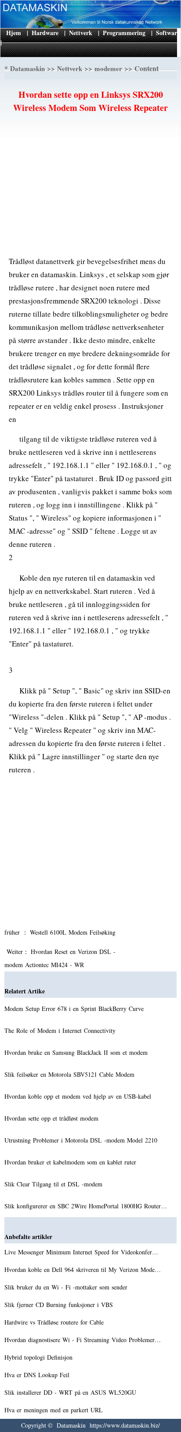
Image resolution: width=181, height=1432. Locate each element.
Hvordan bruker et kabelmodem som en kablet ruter (71, 1162)
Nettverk (80, 32)
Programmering (124, 32)
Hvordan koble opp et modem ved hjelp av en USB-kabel (78, 1096)
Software (168, 32)
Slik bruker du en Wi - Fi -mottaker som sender (67, 1287)
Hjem (13, 32)
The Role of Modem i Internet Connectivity (61, 1030)
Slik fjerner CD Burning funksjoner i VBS (59, 1304)
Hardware (45, 32)
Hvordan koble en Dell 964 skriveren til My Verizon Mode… (82, 1269)
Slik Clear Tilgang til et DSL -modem (54, 1184)
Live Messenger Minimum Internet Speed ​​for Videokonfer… (81, 1252)
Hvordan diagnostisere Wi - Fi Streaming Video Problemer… (82, 1340)
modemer (108, 68)
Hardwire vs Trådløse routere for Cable (55, 1322)
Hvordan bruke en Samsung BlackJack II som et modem (77, 1052)
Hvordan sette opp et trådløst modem (52, 1118)
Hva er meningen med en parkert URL (54, 1410)
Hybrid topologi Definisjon (39, 1357)
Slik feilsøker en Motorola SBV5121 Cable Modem (70, 1074)
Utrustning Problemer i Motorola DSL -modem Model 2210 (81, 1140)
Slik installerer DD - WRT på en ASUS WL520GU (71, 1392)
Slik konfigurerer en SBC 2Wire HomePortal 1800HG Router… (85, 1206)
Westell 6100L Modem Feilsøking (74, 932)
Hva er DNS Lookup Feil (38, 1375)
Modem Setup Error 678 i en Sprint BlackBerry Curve (75, 1008)
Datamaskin (27, 68)
